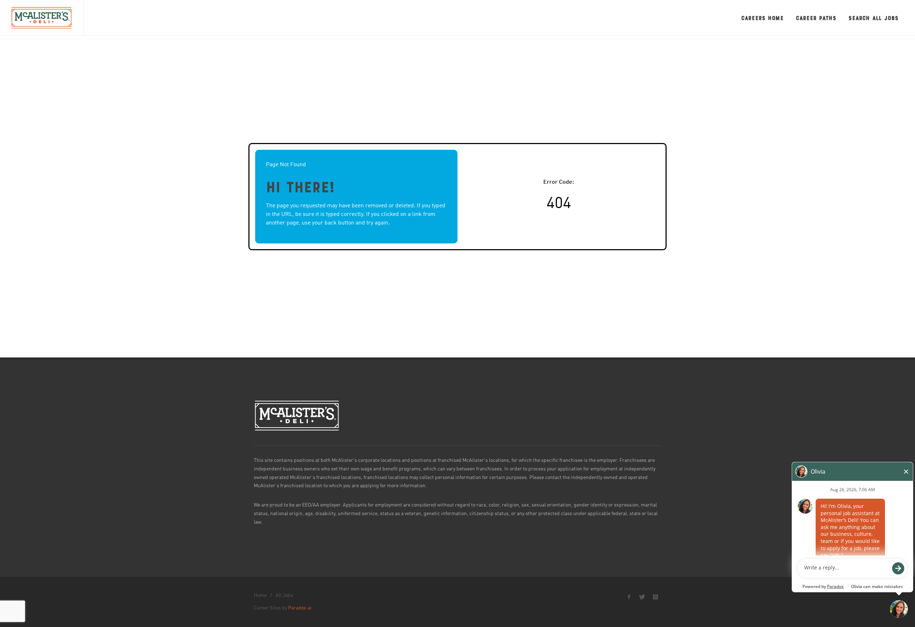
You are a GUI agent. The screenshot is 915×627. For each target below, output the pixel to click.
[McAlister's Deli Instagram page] (655, 597)
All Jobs (284, 595)
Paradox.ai (300, 608)
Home (260, 595)
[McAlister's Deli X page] (642, 597)
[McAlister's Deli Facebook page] (629, 597)
